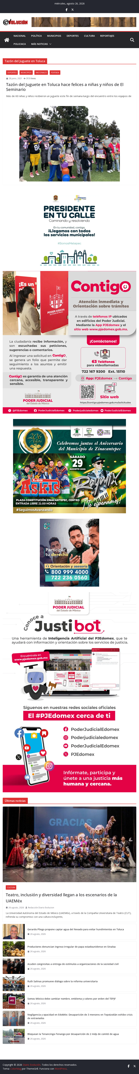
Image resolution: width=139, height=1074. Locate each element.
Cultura (89, 35)
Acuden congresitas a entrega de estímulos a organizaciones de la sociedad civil (73, 964)
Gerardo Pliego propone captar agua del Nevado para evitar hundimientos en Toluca (75, 929)
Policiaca (20, 44)
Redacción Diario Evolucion (41, 907)
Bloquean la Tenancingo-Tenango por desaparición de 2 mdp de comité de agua (73, 1034)
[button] (50, 44)
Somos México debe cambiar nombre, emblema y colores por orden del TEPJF (71, 998)
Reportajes (107, 35)
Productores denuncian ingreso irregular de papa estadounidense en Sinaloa (71, 946)
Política (36, 35)
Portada (55, 72)
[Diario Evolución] (7, 40)
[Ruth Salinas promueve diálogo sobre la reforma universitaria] (14, 983)
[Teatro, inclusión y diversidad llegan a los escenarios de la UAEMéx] (69, 844)
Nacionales (41, 72)
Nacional (20, 35)
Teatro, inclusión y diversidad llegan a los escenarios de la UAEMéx (61, 898)
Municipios (54, 35)
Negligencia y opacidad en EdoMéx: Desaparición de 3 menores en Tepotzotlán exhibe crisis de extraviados (80, 1016)
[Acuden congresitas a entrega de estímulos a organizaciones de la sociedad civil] (14, 966)
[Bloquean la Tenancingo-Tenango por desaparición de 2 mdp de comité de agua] (14, 1036)
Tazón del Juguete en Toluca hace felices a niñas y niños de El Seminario (64, 87)
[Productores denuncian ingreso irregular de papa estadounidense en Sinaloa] (14, 949)
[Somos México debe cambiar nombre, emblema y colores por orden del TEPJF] (14, 1001)
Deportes (73, 35)
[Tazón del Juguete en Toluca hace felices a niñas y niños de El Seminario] (69, 144)
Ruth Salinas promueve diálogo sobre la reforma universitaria (62, 981)
